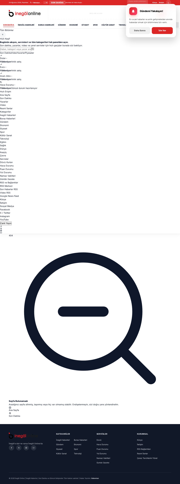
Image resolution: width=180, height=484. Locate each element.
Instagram (5, 216)
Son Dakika (8, 25)
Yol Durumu (6, 172)
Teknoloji (124, 25)
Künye (154, 2)
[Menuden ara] (32, 49)
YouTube (4, 219)
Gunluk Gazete (103, 462)
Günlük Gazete (7, 179)
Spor (95, 25)
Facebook (5, 209)
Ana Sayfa (5, 95)
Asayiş (3, 152)
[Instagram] (90, 231)
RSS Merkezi (6, 186)
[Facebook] (90, 226)
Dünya (3, 149)
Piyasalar (29, 52)
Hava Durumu (7, 165)
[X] (90, 228)
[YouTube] (90, 233)
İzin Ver (162, 30)
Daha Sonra (139, 30)
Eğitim (3, 142)
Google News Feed (9, 196)
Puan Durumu (6, 169)
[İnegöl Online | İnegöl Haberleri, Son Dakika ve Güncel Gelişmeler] (24, 13)
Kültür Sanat (108, 25)
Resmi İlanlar (6, 108)
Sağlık (3, 145)
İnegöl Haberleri (26, 25)
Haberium (95, 478)
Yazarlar (21, 52)
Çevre (3, 155)
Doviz (99, 440)
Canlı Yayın (5, 223)
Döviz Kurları (6, 162)
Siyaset (85, 25)
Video (14, 52)
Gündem (61, 25)
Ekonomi (73, 25)
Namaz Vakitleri (8, 176)
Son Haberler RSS (9, 189)
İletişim (161, 2)
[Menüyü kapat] (2, 34)
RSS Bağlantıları (144, 449)
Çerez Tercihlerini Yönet (147, 458)
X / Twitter (5, 213)
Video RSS (5, 192)
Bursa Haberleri (46, 25)
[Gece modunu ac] (168, 2)
